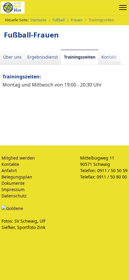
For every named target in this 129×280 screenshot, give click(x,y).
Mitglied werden (18, 158)
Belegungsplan (17, 177)
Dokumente (13, 183)
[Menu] (124, 7)
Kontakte (10, 164)
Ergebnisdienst (42, 57)
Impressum (13, 189)
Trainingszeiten (79, 57)
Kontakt (109, 57)
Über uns (12, 57)
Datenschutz (14, 196)
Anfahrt (9, 170)
